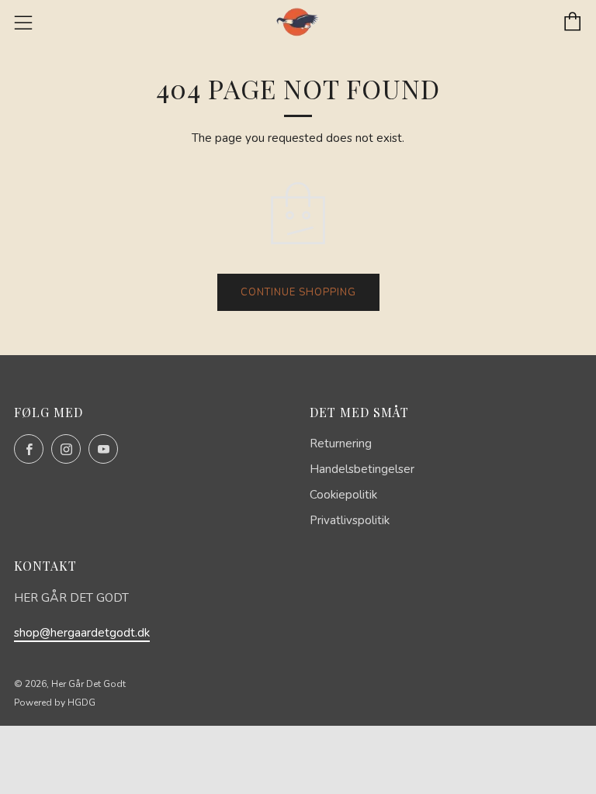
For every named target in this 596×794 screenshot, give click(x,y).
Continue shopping (298, 292)
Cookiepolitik (343, 494)
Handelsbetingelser (362, 469)
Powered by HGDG (54, 702)
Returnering (341, 443)
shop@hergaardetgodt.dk (82, 632)
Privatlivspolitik (350, 520)
